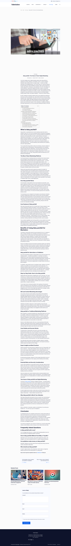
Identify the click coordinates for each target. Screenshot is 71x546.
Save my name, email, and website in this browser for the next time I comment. (34, 519)
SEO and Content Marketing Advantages (29, 114)
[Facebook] (11, 1)
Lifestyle (44, 4)
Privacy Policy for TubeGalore (52, 544)
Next (47, 462)
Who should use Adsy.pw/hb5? (27, 126)
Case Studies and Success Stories (28, 116)
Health (56, 4)
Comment (24, 495)
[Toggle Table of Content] (37, 106)
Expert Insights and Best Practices (28, 117)
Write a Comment (41, 78)
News (33, 4)
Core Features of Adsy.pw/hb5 (27, 110)
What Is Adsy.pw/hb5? (25, 107)
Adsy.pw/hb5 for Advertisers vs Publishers (29, 112)
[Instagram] (14, 1)
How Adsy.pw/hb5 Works (26, 109)
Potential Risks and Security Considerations (29, 118)
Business (28, 4)
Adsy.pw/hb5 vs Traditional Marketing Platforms (30, 115)
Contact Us (58, 544)
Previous (24, 462)
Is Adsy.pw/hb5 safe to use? (27, 123)
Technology (51, 4)
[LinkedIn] (15, 1)
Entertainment (38, 4)
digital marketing (28, 381)
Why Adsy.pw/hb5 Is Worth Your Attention (29, 120)
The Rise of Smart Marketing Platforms (28, 108)
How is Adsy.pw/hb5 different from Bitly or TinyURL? (30, 124)
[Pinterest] (12, 1)
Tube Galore (17, 544)
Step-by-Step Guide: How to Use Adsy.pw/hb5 (30, 113)
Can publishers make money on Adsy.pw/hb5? (30, 125)
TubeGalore (15, 4)
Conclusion (23, 121)
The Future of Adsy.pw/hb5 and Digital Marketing (30, 119)
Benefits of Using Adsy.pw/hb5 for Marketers (29, 111)
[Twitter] (17, 1)
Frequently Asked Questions (26, 122)
